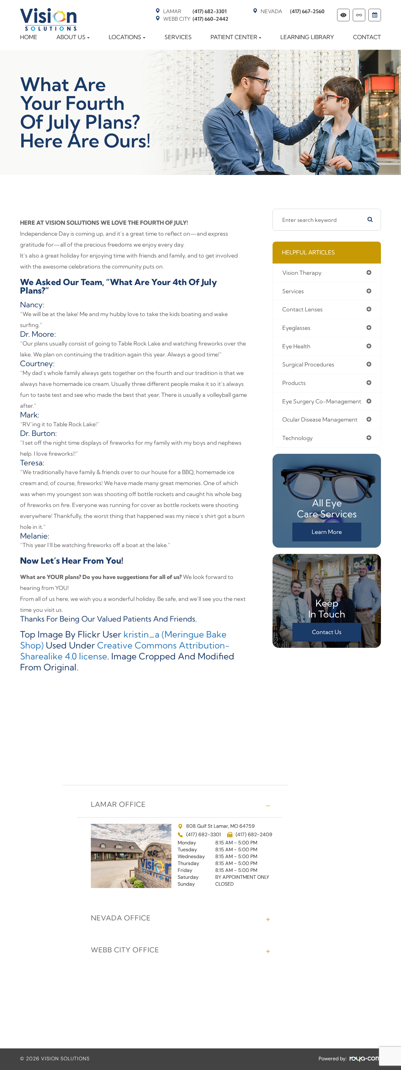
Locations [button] (125, 37)
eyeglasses (296, 328)
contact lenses (302, 309)
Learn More (327, 531)
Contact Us (326, 632)
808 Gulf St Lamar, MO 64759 (220, 826)
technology (297, 438)
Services (178, 37)
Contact (367, 37)
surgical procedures (308, 364)
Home (28, 37)
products (294, 383)
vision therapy (301, 272)
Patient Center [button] (234, 37)
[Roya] (365, 1059)
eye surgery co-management (321, 401)
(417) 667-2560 (293, 11)
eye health (296, 346)
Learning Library (307, 37)
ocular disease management (319, 419)
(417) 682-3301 (195, 11)
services (293, 291)
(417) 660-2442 (195, 19)
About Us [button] (71, 37)
